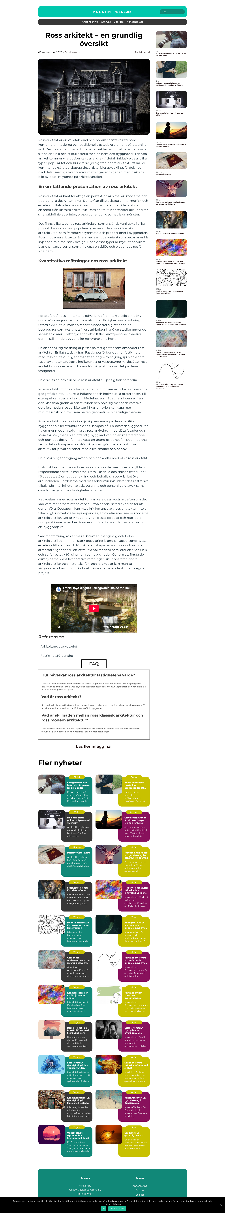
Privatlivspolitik (117, 1208)
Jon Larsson (72, 52)
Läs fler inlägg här (94, 746)
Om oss (106, 21)
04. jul (134, 777)
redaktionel (142, 52)
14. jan (134, 1057)
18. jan (134, 847)
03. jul (77, 812)
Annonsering (90, 21)
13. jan (76, 1127)
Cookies (119, 21)
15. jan (76, 1022)
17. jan (76, 917)
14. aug (77, 847)
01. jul (77, 777)
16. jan (134, 952)
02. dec (134, 812)
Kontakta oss (135, 21)
